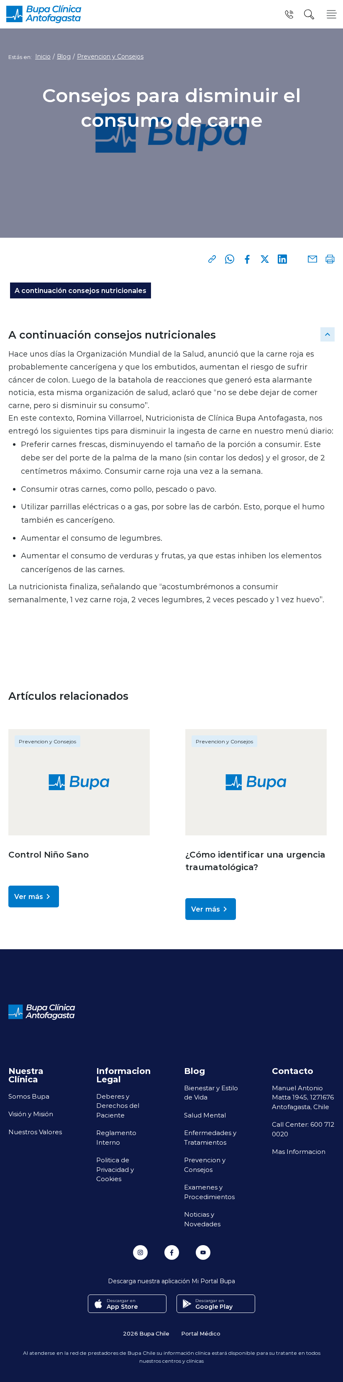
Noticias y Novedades (202, 1219)
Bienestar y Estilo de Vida (211, 1093)
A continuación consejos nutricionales (80, 290)
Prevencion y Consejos (110, 56)
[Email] (312, 259)
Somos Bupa (28, 1096)
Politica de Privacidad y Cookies (115, 1169)
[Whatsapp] (229, 259)
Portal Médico (200, 1333)
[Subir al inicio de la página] (327, 334)
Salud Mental (205, 1115)
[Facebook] (247, 259)
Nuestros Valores (35, 1132)
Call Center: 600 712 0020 (303, 1129)
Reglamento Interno (116, 1137)
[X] (264, 259)
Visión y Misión (30, 1114)
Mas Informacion (298, 1151)
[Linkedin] (282, 259)
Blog (64, 56)
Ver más (28, 896)
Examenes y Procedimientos (209, 1192)
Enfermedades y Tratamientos (210, 1137)
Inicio (43, 56)
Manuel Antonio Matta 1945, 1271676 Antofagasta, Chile (303, 1097)
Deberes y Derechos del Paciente (117, 1105)
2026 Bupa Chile (146, 1333)
